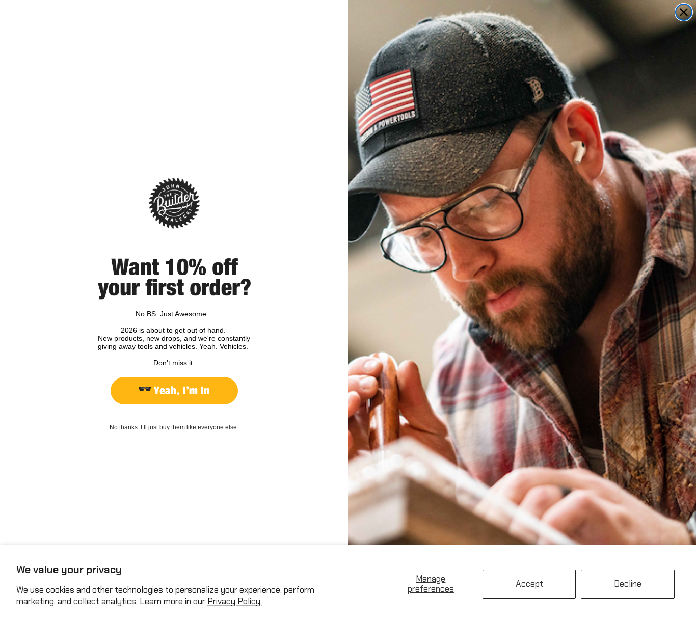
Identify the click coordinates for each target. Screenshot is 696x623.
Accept (529, 583)
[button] (174, 391)
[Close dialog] (684, 12)
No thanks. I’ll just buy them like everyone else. (174, 427)
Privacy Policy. (234, 601)
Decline (627, 583)
